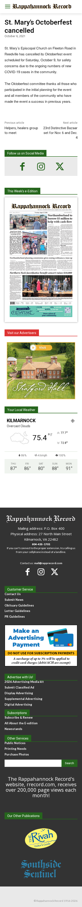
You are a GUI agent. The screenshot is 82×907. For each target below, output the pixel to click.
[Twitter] (59, 166)
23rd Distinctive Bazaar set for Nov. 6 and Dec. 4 (60, 133)
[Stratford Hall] (41, 370)
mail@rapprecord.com (48, 563)
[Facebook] (22, 166)
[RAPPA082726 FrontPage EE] (41, 318)
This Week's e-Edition (22, 191)
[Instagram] (41, 166)
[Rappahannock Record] (41, 6)
